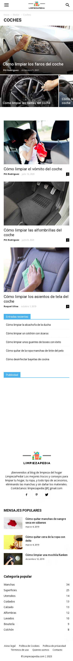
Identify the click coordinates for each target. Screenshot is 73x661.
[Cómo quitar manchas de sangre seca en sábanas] (13, 523)
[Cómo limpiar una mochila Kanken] (13, 559)
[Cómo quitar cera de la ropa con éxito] (13, 542)
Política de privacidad (54, 645)
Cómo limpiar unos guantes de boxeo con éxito (33, 342)
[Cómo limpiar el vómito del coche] (36, 142)
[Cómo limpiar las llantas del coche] (29, 94)
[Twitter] (46, 495)
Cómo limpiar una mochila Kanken (46, 554)
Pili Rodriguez (11, 70)
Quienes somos (40, 649)
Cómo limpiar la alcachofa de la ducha (28, 324)
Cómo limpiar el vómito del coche (33, 169)
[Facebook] (26, 495)
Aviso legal (10, 645)
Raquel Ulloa (11, 306)
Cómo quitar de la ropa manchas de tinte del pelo (35, 350)
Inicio (6, 14)
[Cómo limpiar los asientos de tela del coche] (36, 269)
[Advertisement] (32, 406)
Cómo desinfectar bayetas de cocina (27, 359)
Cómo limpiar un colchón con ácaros (27, 333)
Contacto (57, 649)
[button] (68, 5)
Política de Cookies (29, 645)
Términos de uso (20, 649)
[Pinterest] (36, 495)
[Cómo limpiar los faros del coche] (36, 50)
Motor (16, 14)
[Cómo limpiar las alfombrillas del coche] (36, 203)
